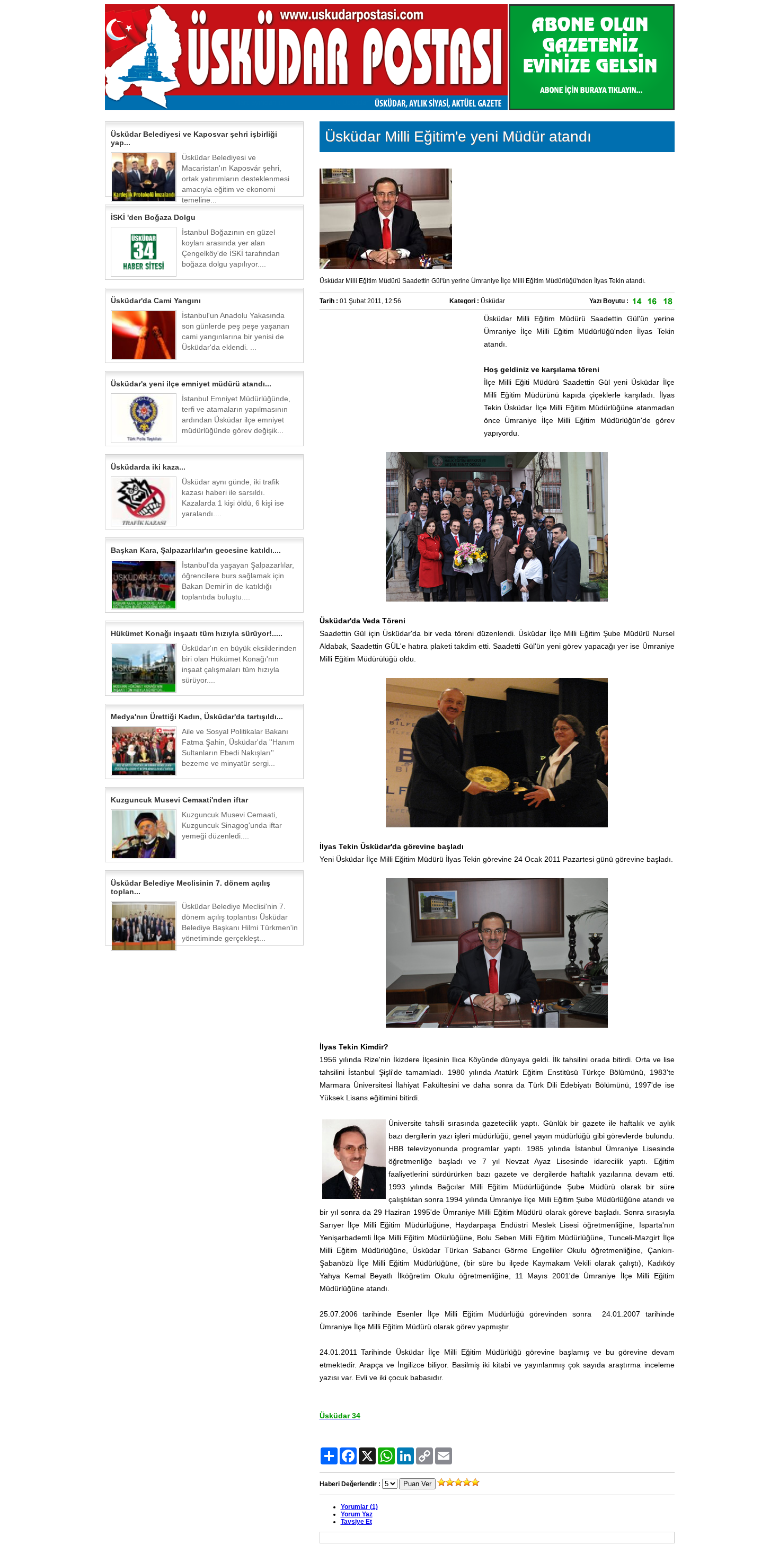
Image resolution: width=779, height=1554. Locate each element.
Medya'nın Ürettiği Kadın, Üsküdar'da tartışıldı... (197, 716)
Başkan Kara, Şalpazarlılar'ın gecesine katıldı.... (196, 550)
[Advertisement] (399, 378)
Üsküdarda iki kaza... (148, 467)
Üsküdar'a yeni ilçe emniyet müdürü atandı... (191, 383)
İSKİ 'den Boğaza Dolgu (153, 217)
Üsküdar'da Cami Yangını (156, 300)
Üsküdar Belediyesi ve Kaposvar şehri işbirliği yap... (194, 138)
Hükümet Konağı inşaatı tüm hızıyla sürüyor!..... (196, 633)
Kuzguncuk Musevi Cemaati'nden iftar (179, 800)
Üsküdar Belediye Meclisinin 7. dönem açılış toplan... (190, 887)
